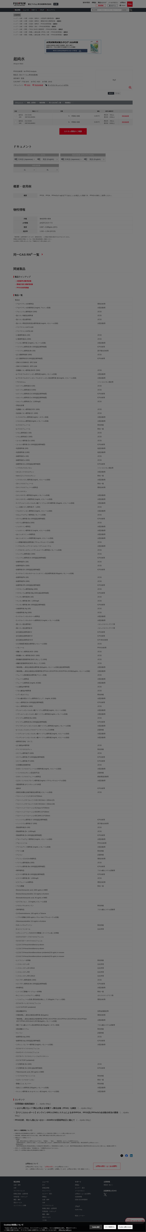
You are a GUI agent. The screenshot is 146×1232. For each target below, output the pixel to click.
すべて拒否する (110, 1227)
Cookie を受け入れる (125, 1227)
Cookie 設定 (96, 1227)
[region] (73, 1227)
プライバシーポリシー (65, 1230)
